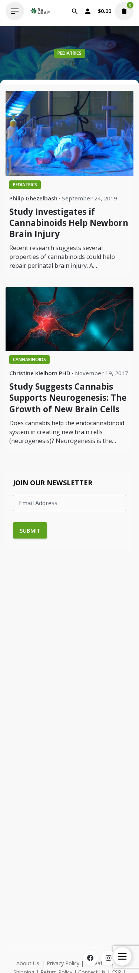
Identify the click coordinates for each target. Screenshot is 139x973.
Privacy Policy (63, 963)
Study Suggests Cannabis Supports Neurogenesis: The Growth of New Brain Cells (67, 397)
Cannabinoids (29, 359)
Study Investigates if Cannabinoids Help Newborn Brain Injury (68, 223)
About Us (27, 963)
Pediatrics (69, 53)
